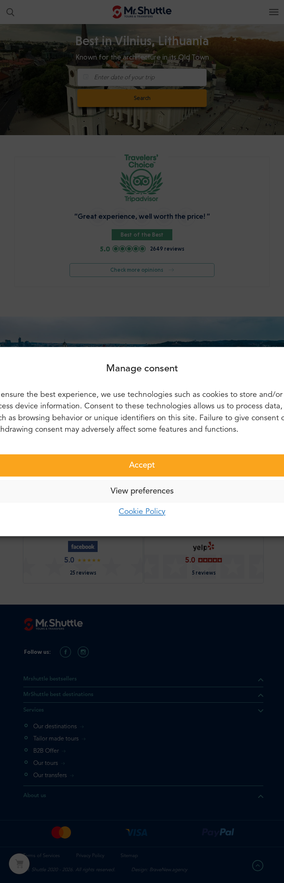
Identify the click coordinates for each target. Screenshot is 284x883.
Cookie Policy (142, 512)
